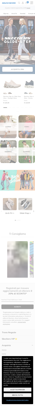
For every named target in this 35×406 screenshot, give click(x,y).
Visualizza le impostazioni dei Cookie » (17, 400)
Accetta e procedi (17, 390)
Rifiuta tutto (17, 395)
